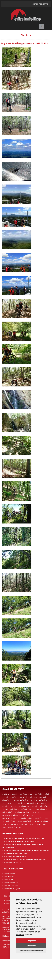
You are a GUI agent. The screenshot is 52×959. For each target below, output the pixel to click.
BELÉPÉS (35, 4)
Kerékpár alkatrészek (40, 806)
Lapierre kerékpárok (39, 800)
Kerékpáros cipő (14, 827)
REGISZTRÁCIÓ (44, 4)
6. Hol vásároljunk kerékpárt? (14, 856)
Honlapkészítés (8, 940)
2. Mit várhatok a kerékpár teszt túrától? (18, 841)
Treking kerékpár (41, 821)
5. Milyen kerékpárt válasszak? (14, 853)
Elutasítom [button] (31, 946)
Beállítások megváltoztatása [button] (31, 951)
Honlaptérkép (7, 927)
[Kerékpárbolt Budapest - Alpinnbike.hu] (26, 23)
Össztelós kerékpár (10, 818)
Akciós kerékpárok (9, 794)
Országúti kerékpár (10, 815)
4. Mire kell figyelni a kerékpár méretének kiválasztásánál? (25, 850)
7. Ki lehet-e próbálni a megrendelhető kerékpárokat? (24, 859)
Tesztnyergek (10, 803)
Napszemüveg (10, 824)
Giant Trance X (8, 876)
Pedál (47, 818)
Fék (3, 812)
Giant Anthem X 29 (10, 882)
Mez (32, 815)
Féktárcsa (24, 815)
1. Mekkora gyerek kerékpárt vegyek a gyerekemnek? (23, 838)
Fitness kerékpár (35, 818)
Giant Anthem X (8, 873)
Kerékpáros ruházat (23, 812)
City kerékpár (10, 821)
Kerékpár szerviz (9, 806)
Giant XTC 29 (7, 879)
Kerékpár (40, 803)
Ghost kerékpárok (21, 800)
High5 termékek (11, 797)
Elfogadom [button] (31, 941)
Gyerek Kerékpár (25, 821)
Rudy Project (24, 824)
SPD (4, 827)
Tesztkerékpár (39, 809)
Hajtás (23, 818)
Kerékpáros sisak (39, 824)
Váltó (10, 812)
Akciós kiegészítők (42, 794)
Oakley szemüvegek (26, 803)
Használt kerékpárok (28, 797)
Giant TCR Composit (10, 885)
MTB (35, 812)
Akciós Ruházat (26, 794)
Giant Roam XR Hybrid (11, 888)
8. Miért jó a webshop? (11, 862)
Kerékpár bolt (24, 806)
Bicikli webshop (11, 809)
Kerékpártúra (25, 809)
